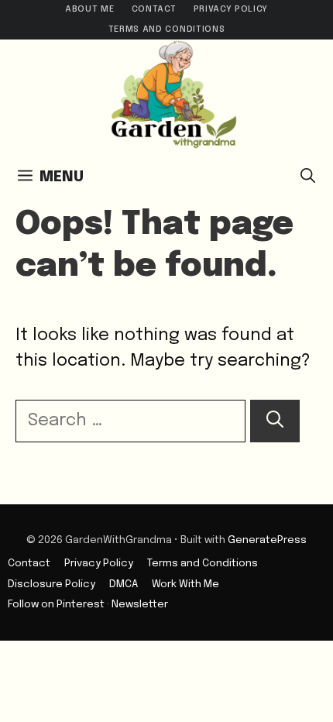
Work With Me (185, 584)
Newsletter (140, 604)
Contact (154, 9)
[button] (308, 177)
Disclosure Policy (51, 584)
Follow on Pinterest (56, 604)
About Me (89, 9)
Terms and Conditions (166, 29)
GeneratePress (267, 540)
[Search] (275, 421)
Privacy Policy (231, 9)
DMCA (123, 584)
